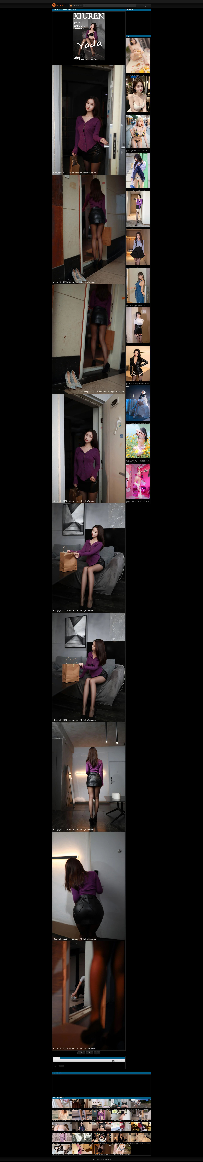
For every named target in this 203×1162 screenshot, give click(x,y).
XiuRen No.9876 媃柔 (97, 1120)
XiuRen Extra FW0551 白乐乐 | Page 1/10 (135, 267)
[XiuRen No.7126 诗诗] (62, 1137)
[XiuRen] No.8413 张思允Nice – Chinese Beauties (62, 1120)
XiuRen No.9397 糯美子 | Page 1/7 (133, 345)
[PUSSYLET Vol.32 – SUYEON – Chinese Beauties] (62, 1149)
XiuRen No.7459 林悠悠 (77, 1120)
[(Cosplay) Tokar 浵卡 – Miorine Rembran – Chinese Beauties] (121, 1103)
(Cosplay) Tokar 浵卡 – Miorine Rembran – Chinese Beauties (121, 1109)
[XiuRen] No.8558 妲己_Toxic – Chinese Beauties (101, 1109)
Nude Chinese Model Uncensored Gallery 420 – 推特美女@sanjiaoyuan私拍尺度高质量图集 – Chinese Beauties (101, 1132)
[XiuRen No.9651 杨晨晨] (141, 1126)
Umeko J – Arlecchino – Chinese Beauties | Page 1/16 (138, 423)
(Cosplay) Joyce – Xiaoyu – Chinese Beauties (121, 1154)
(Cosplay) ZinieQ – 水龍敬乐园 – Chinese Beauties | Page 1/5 (137, 502)
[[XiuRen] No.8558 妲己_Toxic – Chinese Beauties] (101, 1103)
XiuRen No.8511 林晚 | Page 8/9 (133, 228)
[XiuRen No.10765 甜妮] (121, 1126)
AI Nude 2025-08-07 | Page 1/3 (133, 114)
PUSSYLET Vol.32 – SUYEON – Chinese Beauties (62, 1154)
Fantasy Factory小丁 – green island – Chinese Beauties (141, 1109)
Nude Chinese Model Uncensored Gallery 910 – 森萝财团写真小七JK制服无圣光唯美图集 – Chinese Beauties (62, 1109)
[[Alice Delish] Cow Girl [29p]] (62, 1126)
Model (61, 1066)
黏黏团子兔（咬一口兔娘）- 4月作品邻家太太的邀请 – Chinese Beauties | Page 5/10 (137, 306)
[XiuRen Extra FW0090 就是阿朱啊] (101, 1137)
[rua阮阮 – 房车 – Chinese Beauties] (82, 1137)
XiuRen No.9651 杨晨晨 (136, 1132)
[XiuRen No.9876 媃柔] (101, 1115)
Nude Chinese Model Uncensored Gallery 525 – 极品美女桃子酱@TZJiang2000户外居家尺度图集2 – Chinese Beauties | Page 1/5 (138, 462)
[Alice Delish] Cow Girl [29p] (59, 1132)
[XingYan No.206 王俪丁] (82, 1149)
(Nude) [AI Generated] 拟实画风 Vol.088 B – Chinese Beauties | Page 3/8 (137, 151)
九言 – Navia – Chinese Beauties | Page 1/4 (135, 190)
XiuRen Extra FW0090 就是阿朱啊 (99, 1143)
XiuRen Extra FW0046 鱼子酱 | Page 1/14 (135, 75)
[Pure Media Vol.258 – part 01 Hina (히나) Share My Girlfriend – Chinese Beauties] (141, 1115)
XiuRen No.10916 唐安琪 (78, 1132)
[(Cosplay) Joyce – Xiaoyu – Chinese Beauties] (121, 1149)
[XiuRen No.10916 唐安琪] (82, 1126)
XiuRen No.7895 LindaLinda (118, 1120)
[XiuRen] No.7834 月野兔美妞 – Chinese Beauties (141, 1143)
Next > (98, 1053)
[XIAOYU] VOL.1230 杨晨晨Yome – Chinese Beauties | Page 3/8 (138, 384)
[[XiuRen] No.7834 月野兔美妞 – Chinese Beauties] (141, 1137)
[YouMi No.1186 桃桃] (82, 1103)
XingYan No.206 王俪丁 (77, 1154)
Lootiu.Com (59, 5)
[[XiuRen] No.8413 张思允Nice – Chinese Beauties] (62, 1115)
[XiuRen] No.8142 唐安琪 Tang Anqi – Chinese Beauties (101, 1154)
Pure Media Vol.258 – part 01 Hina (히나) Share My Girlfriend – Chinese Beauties (141, 1120)
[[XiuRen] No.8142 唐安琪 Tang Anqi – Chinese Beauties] (101, 1149)
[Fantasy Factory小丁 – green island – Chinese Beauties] (141, 1103)
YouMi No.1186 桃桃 (77, 1109)
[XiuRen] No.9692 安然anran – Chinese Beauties (121, 1143)
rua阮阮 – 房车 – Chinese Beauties (80, 1143)
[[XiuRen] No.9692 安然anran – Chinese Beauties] (121, 1137)
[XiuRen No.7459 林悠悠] (82, 1115)
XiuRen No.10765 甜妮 (117, 1132)
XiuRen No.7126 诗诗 (57, 1143)
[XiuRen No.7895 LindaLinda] (121, 1115)
